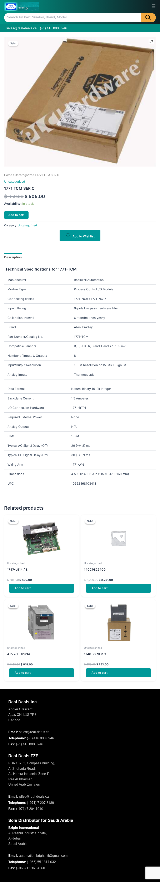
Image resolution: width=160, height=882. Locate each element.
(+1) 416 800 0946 (53, 28)
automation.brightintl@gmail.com (43, 855)
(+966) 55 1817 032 (41, 862)
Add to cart (16, 215)
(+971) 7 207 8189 (40, 803)
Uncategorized (24, 175)
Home (8, 175)
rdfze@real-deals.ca (34, 796)
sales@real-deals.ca (21, 28)
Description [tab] (13, 257)
